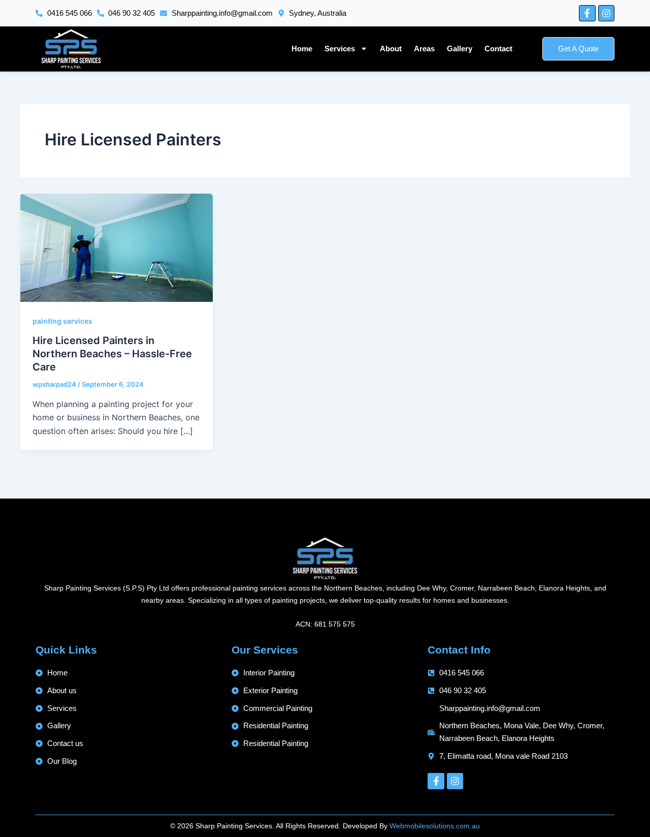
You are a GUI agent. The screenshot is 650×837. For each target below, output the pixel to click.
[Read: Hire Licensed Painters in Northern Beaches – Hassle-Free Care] (116, 247)
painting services (62, 321)
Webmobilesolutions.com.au (434, 826)
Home (301, 48)
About (391, 48)
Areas (424, 48)
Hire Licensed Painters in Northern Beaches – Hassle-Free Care (112, 353)
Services (339, 48)
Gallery (459, 48)
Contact (498, 48)
